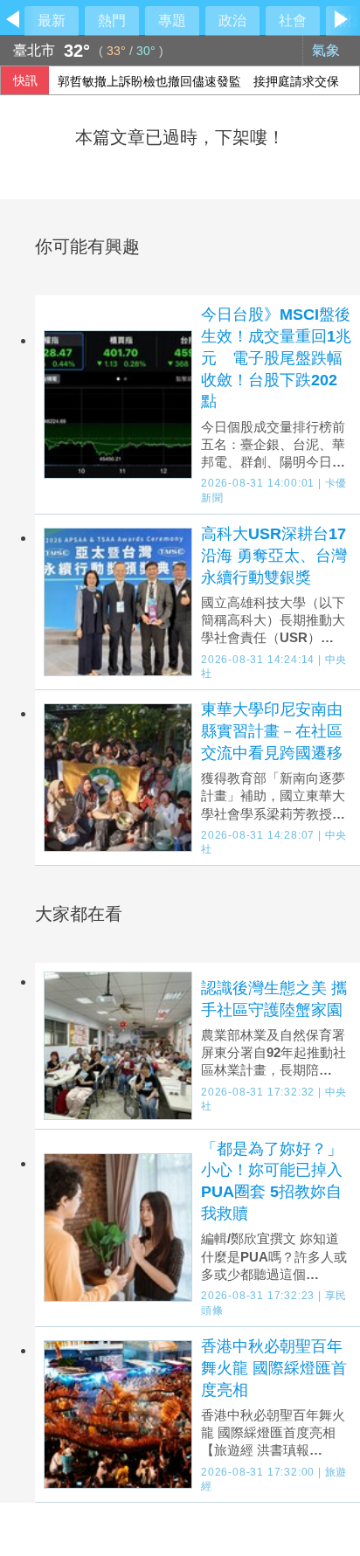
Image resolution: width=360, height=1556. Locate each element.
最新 (52, 20)
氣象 (327, 50)
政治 (232, 20)
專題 (172, 20)
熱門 (112, 20)
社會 (293, 20)
